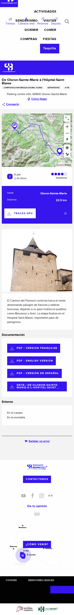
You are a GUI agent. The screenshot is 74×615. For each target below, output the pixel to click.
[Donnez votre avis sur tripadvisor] (37, 515)
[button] (66, 21)
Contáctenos (37, 479)
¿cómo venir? (37, 544)
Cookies (11, 580)
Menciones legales (41, 580)
